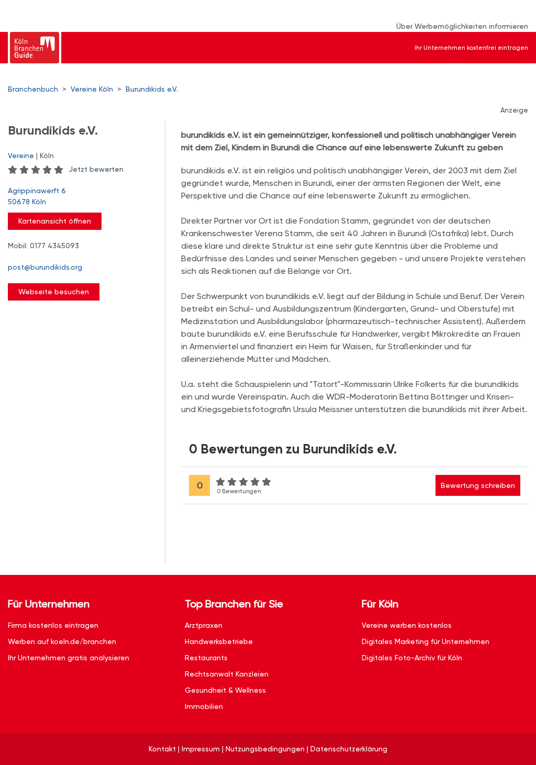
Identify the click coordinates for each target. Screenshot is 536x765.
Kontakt (162, 749)
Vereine (21, 155)
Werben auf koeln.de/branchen (62, 641)
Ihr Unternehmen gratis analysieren (68, 657)
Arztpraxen (203, 625)
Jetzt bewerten (96, 169)
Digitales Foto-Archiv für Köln (412, 657)
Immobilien (204, 706)
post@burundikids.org (45, 267)
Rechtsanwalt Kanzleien (227, 674)
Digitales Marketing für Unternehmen (425, 641)
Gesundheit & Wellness (225, 690)
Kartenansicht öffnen (54, 221)
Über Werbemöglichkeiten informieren (462, 26)
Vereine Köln (92, 89)
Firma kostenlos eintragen (53, 625)
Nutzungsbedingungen (265, 749)
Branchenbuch (33, 89)
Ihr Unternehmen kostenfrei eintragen (471, 47)
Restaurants (206, 657)
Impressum (201, 749)
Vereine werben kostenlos (407, 625)
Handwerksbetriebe (219, 641)
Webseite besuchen (53, 291)
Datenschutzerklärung (348, 749)
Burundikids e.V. (152, 89)
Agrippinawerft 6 (37, 196)
